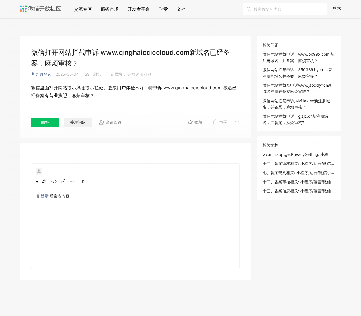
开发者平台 (138, 9)
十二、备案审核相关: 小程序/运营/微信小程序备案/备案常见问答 (299, 163)
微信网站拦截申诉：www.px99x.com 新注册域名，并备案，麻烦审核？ (298, 57)
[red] (44, 181)
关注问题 (78, 122)
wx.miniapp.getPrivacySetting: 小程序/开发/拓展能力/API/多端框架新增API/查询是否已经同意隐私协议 (299, 154)
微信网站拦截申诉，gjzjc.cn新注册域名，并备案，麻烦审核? (295, 119)
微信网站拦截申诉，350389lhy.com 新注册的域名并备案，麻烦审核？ (298, 72)
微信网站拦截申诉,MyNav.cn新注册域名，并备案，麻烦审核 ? (296, 103)
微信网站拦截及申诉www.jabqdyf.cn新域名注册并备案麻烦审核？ (297, 88)
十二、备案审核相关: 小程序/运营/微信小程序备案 (299, 181)
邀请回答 (114, 122)
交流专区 (83, 9)
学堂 (163, 9)
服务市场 (110, 9)
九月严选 (43, 74)
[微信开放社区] (41, 9)
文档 (181, 9)
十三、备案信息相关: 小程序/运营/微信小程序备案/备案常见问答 (299, 190)
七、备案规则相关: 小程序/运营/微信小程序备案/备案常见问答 (299, 172)
